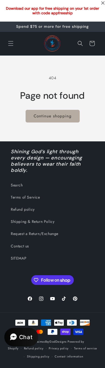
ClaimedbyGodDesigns (50, 341)
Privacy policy (59, 348)
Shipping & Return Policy (32, 221)
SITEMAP (18, 258)
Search (17, 185)
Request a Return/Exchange (34, 233)
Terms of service (85, 348)
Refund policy (23, 209)
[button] (11, 43)
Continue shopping (53, 116)
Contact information (69, 356)
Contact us (20, 246)
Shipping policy (38, 356)
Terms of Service (25, 197)
